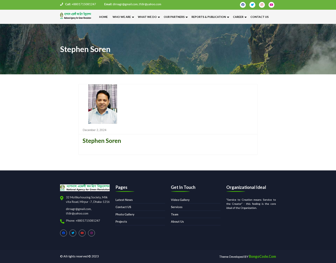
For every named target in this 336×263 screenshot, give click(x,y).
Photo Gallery (125, 214)
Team (174, 214)
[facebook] (243, 5)
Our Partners (174, 16)
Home (103, 16)
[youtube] (271, 5)
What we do (147, 16)
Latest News (124, 199)
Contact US (123, 207)
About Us (177, 221)
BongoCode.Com (262, 256)
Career (238, 16)
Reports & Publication (209, 16)
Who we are (122, 16)
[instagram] (262, 5)
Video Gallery (180, 199)
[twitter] (252, 5)
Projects (121, 221)
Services (176, 207)
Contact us (259, 16)
